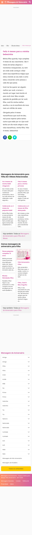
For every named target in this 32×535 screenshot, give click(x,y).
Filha (7, 45)
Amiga (4, 357)
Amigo (4, 362)
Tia (3, 410)
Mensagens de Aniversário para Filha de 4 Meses (16, 235)
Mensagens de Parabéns (9, 463)
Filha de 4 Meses (15, 45)
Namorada (5, 423)
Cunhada (5, 432)
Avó (3, 441)
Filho (4, 370)
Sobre (12, 484)
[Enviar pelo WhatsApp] (10, 137)
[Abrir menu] (2, 2)
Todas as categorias (16, 469)
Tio (3, 414)
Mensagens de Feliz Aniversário (12, 458)
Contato (18, 481)
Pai (3, 388)
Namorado (5, 427)
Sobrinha (5, 401)
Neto (3, 454)
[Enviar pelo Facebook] (5, 137)
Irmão (4, 379)
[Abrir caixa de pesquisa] (30, 2)
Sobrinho (5, 405)
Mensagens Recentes (7, 481)
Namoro (5, 419)
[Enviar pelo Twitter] (15, 137)
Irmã (3, 375)
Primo (4, 397)
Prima (4, 392)
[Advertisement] (16, 25)
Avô (3, 445)
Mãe (3, 384)
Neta (3, 449)
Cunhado (5, 436)
